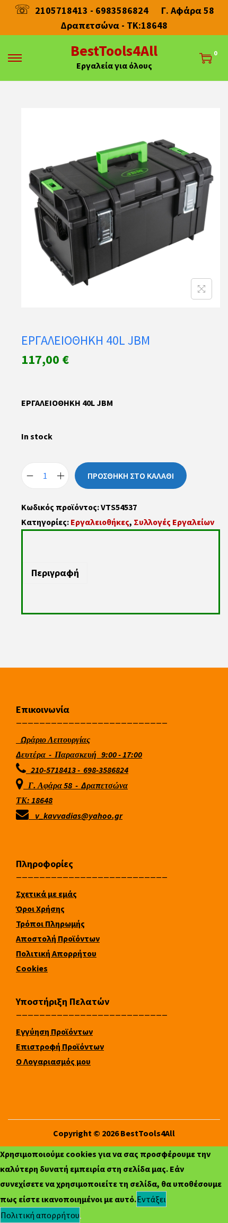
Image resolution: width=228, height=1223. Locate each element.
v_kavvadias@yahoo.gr (78, 815)
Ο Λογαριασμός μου (53, 1061)
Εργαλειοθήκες (100, 522)
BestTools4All (114, 50)
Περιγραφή (55, 573)
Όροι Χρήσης (40, 908)
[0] (205, 58)
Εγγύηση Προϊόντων (54, 1031)
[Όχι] (80, 1218)
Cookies (32, 968)
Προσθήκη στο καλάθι (130, 475)
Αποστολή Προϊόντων (58, 938)
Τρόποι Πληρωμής (50, 923)
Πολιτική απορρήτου (40, 1215)
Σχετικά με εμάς (46, 893)
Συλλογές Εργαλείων (174, 522)
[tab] (120, 573)
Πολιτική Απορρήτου (56, 953)
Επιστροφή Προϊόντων (60, 1046)
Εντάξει (151, 1199)
